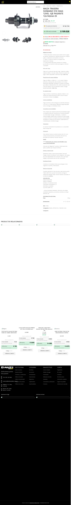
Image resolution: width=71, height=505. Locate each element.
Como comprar (46, 370)
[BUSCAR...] (42, 2)
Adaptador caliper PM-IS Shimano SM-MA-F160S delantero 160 (44, 329)
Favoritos (59, 374)
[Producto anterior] (66, 6)
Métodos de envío (47, 377)
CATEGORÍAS (32, 367)
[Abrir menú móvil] (6, 2)
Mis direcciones (60, 377)
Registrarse (59, 370)
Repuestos (31, 379)
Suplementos (32, 381)
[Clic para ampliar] (3, 32)
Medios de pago (46, 372)
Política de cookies (19, 384)
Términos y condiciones (20, 374)
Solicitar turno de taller (62, 384)
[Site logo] (3, 2)
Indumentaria (32, 377)
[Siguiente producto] (69, 6)
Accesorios (31, 372)
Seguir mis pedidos (61, 381)
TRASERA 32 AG (60, 6)
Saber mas (65, 74)
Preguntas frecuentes (20, 381)
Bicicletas (31, 370)
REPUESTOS (49, 6)
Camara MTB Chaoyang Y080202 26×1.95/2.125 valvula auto (27, 328)
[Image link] (18, 448)
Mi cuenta (59, 372)
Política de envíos (19, 377)
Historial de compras (62, 379)
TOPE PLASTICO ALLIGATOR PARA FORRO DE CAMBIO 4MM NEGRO (9, 332)
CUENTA (59, 367)
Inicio (44, 6)
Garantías (45, 379)
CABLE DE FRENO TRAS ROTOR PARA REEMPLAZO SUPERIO (62, 332)
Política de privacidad (20, 379)
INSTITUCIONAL (19, 367)
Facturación (45, 374)
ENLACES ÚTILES (47, 367)
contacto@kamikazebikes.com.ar (10, 381)
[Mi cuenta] (66, 2)
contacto (51, 176)
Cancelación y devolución (48, 381)
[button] (9, 353)
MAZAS (53, 6)
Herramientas (32, 374)
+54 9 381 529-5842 (7, 377)
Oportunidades (32, 384)
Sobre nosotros (18, 370)
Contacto (45, 384)
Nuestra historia (18, 372)
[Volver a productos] (67, 6)
